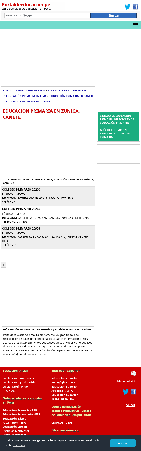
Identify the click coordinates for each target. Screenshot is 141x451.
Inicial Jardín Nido (15, 386)
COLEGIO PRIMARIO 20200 (21, 189)
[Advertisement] (70, 56)
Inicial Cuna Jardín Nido (19, 382)
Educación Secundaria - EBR (21, 414)
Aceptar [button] (123, 443)
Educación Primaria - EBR (20, 410)
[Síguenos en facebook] (133, 392)
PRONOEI (9, 391)
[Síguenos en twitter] (126, 392)
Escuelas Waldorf (14, 435)
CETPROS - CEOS (62, 422)
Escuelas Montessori (16, 431)
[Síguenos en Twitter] (127, 7)
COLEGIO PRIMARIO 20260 (21, 209)
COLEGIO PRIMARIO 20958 (21, 228)
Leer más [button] (19, 445)
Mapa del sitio (126, 381)
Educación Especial (15, 426)
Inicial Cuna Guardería (18, 378)
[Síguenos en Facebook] (135, 7)
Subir (130, 404)
